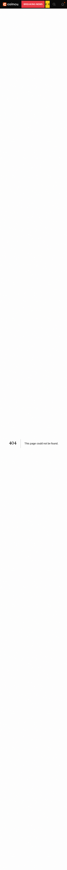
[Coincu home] (10, 4)
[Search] (54, 4)
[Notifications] (62, 4)
